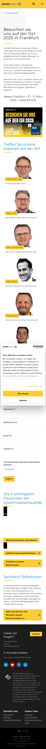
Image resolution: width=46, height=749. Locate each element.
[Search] (33, 4)
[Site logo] (11, 4)
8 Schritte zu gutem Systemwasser (15, 563)
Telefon (7, 449)
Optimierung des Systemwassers (21, 553)
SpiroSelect (8, 715)
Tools (27, 723)
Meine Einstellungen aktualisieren (21, 540)
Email (6, 436)
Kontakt (36, 634)
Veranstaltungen (12, 13)
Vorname (8, 409)
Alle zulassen (23, 394)
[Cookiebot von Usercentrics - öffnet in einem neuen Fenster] (33, 346)
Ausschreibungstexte (12, 720)
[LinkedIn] (6, 665)
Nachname (9, 422)
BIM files (7, 717)
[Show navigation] (42, 4)
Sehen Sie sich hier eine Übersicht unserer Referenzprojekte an (17, 615)
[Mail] (25, 665)
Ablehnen (23, 401)
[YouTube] (12, 665)
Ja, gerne (10, 469)
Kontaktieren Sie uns (33, 720)
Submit (9, 479)
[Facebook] (19, 665)
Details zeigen (33, 386)
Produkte (28, 715)
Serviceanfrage (31, 717)
